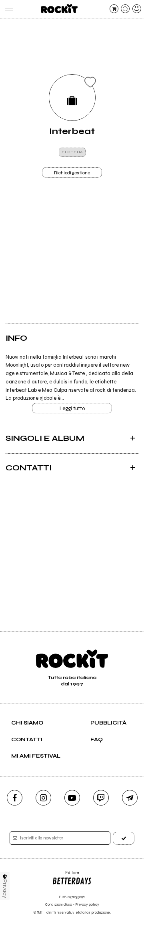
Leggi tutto (72, 408)
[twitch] (101, 798)
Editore (65, 876)
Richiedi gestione (72, 173)
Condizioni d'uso (58, 904)
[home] (59, 8)
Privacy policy (87, 904)
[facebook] (14, 798)
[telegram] (130, 798)
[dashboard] (136, 8)
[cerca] (125, 8)
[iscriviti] (123, 838)
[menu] (7, 8)
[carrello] (114, 8)
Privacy (5, 888)
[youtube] (72, 798)
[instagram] (43, 798)
